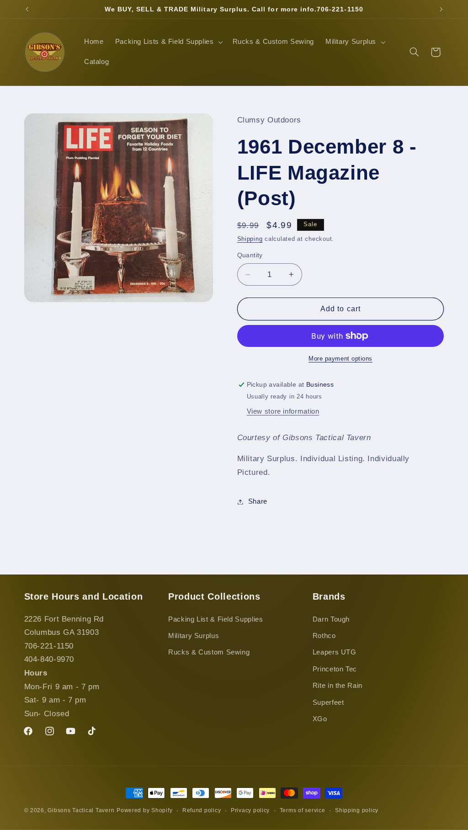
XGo (320, 719)
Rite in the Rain (337, 685)
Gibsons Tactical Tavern (81, 810)
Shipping (250, 239)
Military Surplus (193, 635)
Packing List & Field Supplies (215, 619)
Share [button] (257, 501)
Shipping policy (356, 810)
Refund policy (201, 810)
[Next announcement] (441, 9)
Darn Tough (331, 619)
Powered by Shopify (144, 810)
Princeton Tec (335, 669)
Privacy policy (250, 810)
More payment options (340, 359)
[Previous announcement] (27, 9)
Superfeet (328, 702)
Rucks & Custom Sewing (209, 652)
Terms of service (302, 810)
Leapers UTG (334, 652)
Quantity (250, 255)
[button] (168, 42)
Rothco (324, 635)
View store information (283, 411)
